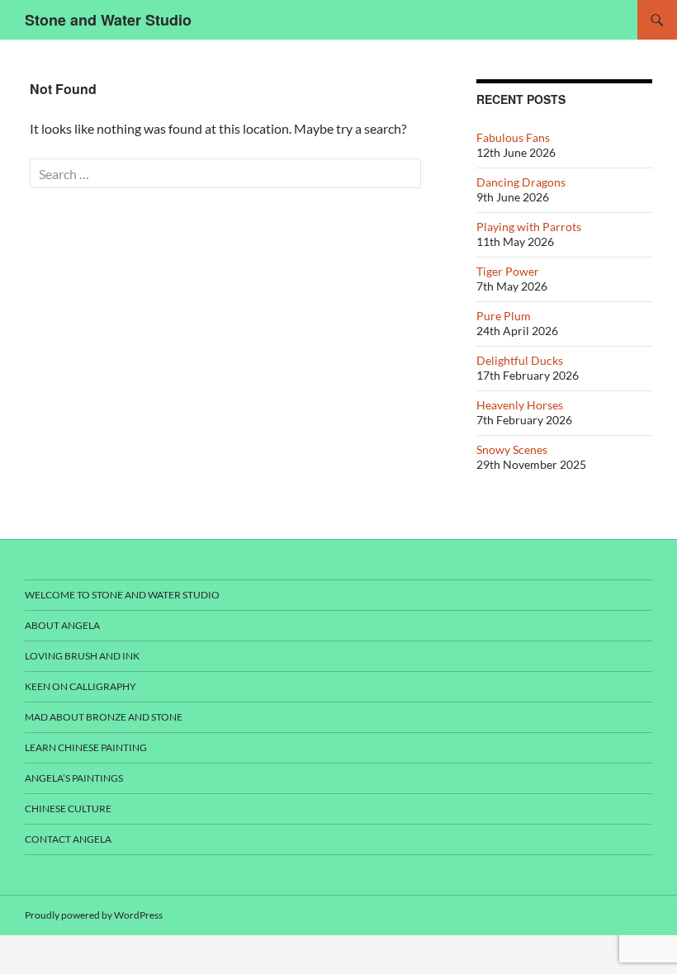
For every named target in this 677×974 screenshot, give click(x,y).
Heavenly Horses (519, 405)
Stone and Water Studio (108, 20)
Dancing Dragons (521, 182)
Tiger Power (507, 271)
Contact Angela (68, 839)
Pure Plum (503, 316)
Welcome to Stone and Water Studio (122, 595)
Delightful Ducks (519, 360)
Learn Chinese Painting (86, 747)
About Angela (62, 625)
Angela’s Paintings (74, 778)
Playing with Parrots (528, 227)
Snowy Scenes (511, 449)
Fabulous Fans (513, 137)
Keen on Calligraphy (80, 686)
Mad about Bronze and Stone (103, 717)
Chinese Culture (68, 808)
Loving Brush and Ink (82, 656)
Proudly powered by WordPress (94, 915)
